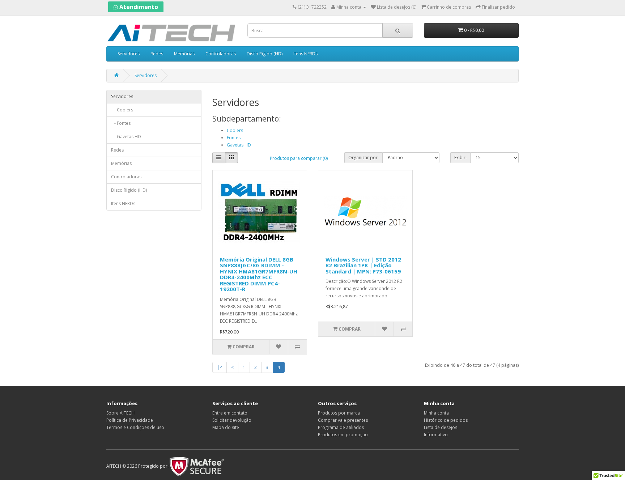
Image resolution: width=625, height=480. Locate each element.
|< (219, 367)
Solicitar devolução (231, 420)
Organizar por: (363, 157)
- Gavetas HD (126, 136)
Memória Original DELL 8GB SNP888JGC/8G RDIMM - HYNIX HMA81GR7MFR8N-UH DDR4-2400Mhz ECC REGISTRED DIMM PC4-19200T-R (258, 274)
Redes (156, 54)
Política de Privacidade (129, 420)
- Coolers (122, 110)
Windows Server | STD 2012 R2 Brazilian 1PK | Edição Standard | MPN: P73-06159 (363, 265)
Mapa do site (225, 427)
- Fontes (121, 123)
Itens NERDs (305, 54)
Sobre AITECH (120, 413)
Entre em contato (229, 413)
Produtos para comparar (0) (299, 158)
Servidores (129, 54)
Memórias (184, 54)
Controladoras (220, 54)
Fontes (234, 138)
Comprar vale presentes (343, 420)
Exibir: (460, 157)
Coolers (235, 130)
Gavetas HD (239, 145)
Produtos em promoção (343, 435)
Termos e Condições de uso (135, 427)
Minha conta (436, 413)
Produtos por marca (339, 413)
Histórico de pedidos (446, 420)
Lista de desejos (440, 427)
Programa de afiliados (341, 427)
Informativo (436, 435)
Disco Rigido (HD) (264, 54)
